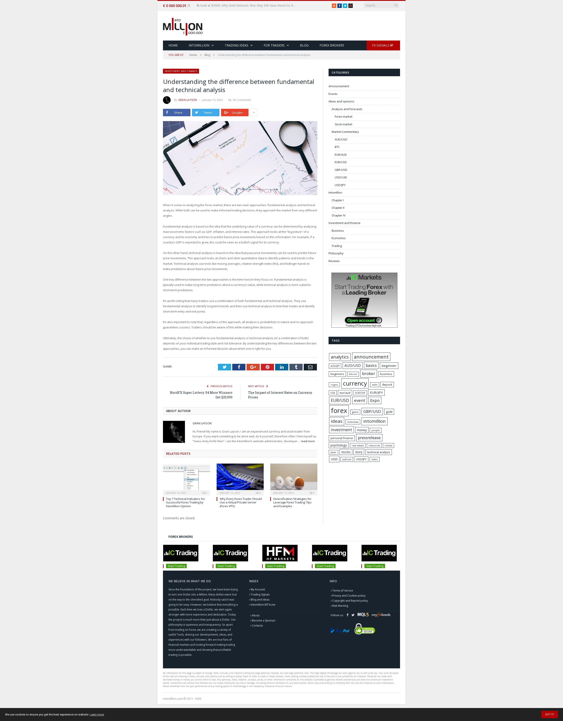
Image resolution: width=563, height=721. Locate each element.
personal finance (342, 438)
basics (371, 365)
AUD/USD (341, 139)
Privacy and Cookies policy (349, 595)
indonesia (352, 421)
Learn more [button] (97, 714)
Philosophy (336, 253)
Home (173, 45)
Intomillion (199, 45)
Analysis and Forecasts (347, 109)
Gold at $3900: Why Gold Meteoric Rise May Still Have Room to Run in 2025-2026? (248, 5)
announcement (371, 356)
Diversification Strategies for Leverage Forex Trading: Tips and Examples (292, 502)
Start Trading (176, 566)
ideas (336, 421)
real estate (358, 445)
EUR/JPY (376, 392)
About (256, 615)
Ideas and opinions (341, 101)
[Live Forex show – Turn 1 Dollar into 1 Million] (183, 25)
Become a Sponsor (264, 620)
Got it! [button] (549, 714)
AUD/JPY (335, 366)
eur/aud (345, 393)
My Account (258, 589)
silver (333, 452)
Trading (337, 246)
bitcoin (353, 374)
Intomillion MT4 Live (263, 604)
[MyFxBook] (350, 6)
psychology (339, 445)
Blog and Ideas (260, 599)
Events (333, 94)
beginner (389, 365)
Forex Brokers (332, 45)
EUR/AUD (341, 155)
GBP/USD (341, 170)
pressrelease (369, 437)
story (358, 452)
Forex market (343, 116)
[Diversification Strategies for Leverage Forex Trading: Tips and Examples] (293, 479)
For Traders (274, 45)
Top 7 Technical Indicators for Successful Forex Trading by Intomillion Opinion (185, 502)
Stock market (343, 124)
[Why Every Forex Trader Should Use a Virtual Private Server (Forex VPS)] (240, 479)
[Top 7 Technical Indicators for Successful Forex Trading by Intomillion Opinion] (186, 479)
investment (341, 429)
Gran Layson (187, 100)
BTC (337, 147)
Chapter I (338, 200)
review (388, 445)
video (374, 459)
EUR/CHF (360, 392)
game (355, 412)
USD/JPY (340, 185)
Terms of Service (342, 590)
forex (339, 410)
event (359, 400)
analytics (340, 357)
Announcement (339, 86)
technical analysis (378, 452)
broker (368, 373)
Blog (304, 45)
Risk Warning (340, 606)
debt (374, 384)
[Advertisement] (320, 26)
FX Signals (381, 45)
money (362, 430)
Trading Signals (260, 594)
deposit (387, 384)
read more (308, 441)
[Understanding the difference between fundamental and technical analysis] (240, 158)
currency (355, 383)
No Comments (242, 100)
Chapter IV (338, 215)
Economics (339, 238)
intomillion (374, 421)
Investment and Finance (181, 71)
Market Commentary (345, 132)
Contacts (257, 625)
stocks (346, 452)
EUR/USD (341, 162)
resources (374, 445)
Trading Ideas (236, 45)
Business (338, 231)
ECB (333, 392)
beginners (337, 374)
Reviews (334, 261)
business (386, 374)
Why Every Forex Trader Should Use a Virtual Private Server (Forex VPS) (241, 502)
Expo (375, 400)
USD (334, 459)
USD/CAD (341, 177)
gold (389, 412)
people (375, 430)
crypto (334, 384)
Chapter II (338, 208)
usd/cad (346, 459)
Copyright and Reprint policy (350, 601)
